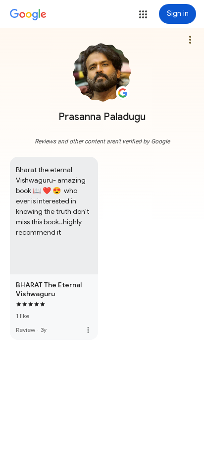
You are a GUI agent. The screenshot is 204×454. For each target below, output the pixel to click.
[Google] (28, 15)
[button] (143, 14)
